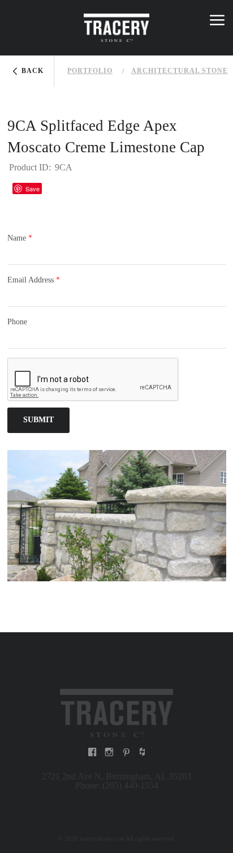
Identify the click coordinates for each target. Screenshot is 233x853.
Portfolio (90, 71)
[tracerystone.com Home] (116, 712)
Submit (38, 419)
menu (217, 22)
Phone (17, 322)
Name (19, 238)
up (16, 22)
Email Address (33, 280)
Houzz (56, 188)
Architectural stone (179, 71)
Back (32, 71)
